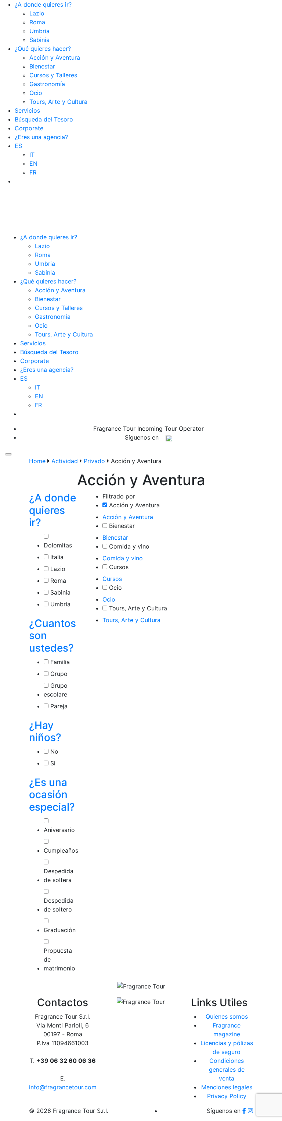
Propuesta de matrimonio (59, 959)
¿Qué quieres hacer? (43, 48)
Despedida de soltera (58, 875)
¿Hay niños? (45, 731)
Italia (56, 557)
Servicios (27, 110)
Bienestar (42, 66)
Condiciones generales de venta (227, 1069)
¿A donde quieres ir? (43, 4)
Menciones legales (226, 1087)
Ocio (35, 92)
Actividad (64, 461)
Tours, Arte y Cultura (58, 101)
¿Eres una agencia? (41, 137)
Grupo (58, 673)
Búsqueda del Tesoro (44, 119)
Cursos (119, 567)
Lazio (36, 13)
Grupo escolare (56, 690)
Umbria (39, 31)
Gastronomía (47, 84)
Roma (37, 22)
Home (37, 461)
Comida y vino (129, 546)
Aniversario (59, 829)
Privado (94, 461)
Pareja (58, 706)
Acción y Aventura (54, 57)
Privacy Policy (226, 1096)
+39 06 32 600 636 (151, 168)
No (53, 751)
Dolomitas (58, 545)
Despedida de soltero (58, 905)
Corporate (29, 128)
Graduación (60, 930)
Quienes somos (227, 1016)
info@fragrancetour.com (151, 176)
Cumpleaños (61, 850)
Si (51, 763)
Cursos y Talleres (53, 75)
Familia (59, 662)
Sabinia (39, 39)
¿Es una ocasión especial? (52, 794)
